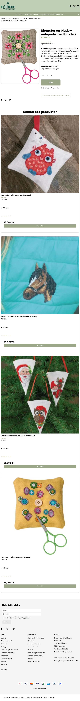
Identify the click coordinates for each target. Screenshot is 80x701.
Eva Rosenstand (6, 641)
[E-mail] (21, 614)
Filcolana (4, 644)
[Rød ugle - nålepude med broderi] (40, 154)
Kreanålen (4, 656)
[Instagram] (6, 100)
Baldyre (3, 638)
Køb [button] (51, 82)
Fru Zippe (4, 647)
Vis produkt (40, 226)
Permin (3, 662)
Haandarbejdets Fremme (9, 650)
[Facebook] (2, 100)
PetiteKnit (4, 664)
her (26, 619)
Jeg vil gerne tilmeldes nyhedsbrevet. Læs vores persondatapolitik (22, 618)
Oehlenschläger (6, 659)
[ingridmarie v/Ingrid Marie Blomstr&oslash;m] (13, 6)
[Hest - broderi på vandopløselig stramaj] (40, 275)
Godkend (6, 622)
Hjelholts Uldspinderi (7, 653)
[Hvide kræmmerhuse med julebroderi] (40, 395)
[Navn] (21, 610)
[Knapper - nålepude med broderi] (40, 516)
